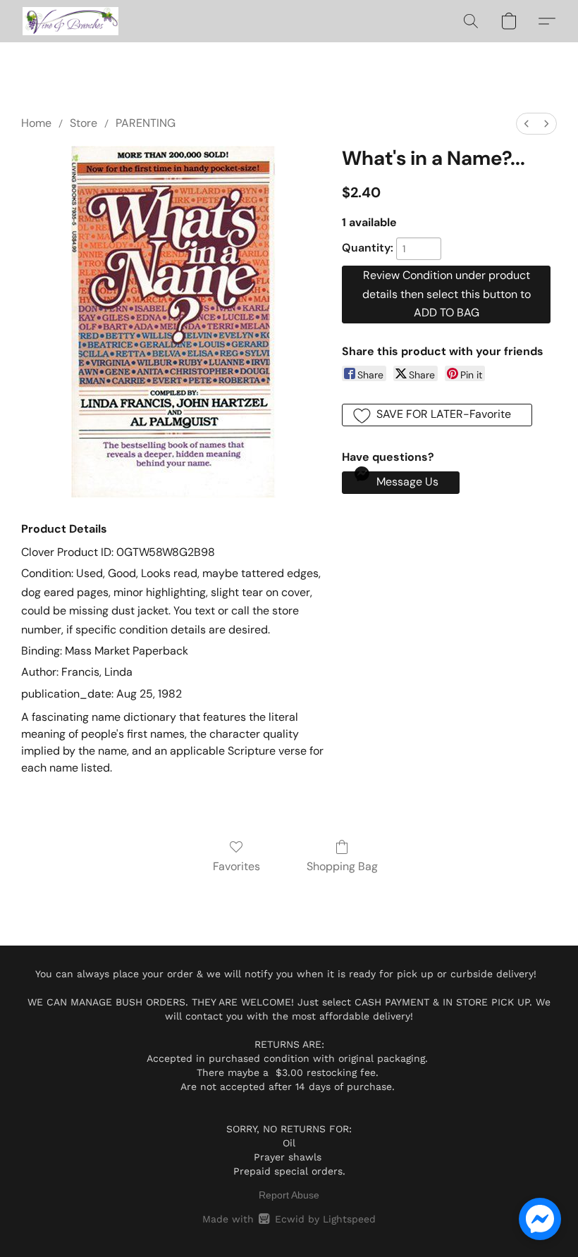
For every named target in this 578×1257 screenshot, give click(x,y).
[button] (70, 21)
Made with (288, 1219)
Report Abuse (289, 1195)
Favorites (236, 866)
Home (36, 123)
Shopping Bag (342, 866)
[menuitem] (526, 123)
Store (83, 123)
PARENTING (146, 123)
